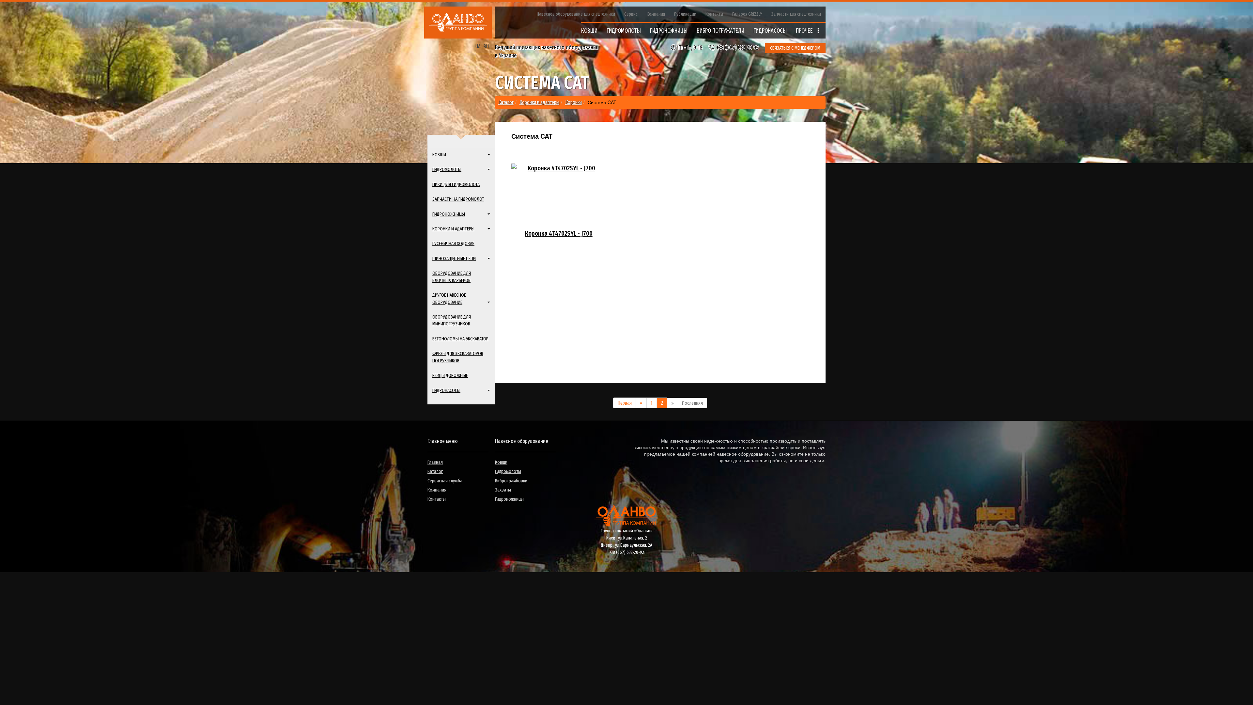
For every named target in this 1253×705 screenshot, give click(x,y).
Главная (435, 462)
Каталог (435, 471)
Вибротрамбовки (511, 481)
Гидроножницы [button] (448, 214)
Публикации (685, 14)
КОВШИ (589, 30)
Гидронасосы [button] (446, 390)
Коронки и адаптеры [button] (453, 229)
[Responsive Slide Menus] (458, 22)
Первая (624, 403)
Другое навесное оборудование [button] (449, 298)
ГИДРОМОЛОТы (624, 30)
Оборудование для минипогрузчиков (451, 320)
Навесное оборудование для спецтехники (576, 14)
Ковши (501, 462)
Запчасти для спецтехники (796, 14)
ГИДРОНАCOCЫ (770, 30)
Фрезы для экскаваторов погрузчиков (457, 357)
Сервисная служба (444, 481)
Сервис (631, 14)
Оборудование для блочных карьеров (451, 276)
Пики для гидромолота (456, 184)
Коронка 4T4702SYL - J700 (559, 233)
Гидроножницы (509, 499)
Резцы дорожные (450, 375)
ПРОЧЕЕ (805, 30)
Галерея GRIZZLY (747, 14)
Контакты (714, 14)
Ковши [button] (439, 155)
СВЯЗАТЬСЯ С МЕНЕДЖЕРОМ (795, 48)
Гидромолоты (508, 471)
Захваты (503, 490)
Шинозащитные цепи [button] (454, 258)
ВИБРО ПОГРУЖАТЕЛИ (720, 30)
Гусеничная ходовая (453, 243)
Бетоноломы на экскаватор (460, 339)
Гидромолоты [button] (446, 169)
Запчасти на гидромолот (458, 199)
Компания (656, 14)
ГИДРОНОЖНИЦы (669, 30)
